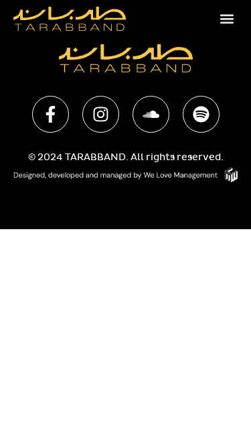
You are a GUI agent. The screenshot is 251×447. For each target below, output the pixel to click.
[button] (227, 18)
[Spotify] (201, 114)
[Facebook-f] (50, 114)
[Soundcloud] (151, 114)
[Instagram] (100, 114)
